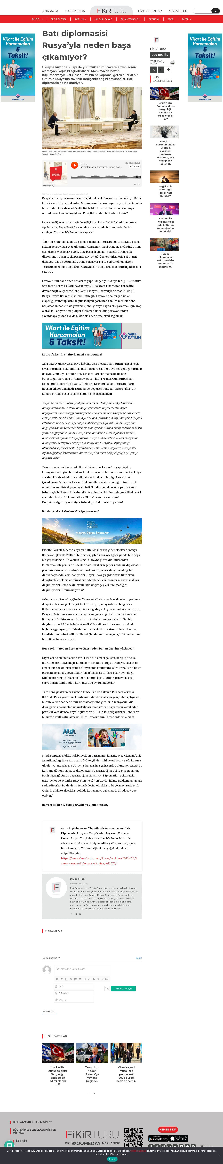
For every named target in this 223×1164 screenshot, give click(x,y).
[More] (168, 70)
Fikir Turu (45, 194)
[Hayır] (219, 1155)
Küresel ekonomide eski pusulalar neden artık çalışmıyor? (165, 260)
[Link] (93, 979)
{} (98, 979)
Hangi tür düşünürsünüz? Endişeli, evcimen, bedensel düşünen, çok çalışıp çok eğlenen (165, 152)
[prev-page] (89, 1093)
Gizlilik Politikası (138, 1150)
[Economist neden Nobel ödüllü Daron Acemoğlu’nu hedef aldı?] (164, 209)
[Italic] (61, 979)
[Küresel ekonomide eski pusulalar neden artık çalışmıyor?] (164, 244)
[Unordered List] (80, 979)
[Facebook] (71, 913)
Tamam (112, 1159)
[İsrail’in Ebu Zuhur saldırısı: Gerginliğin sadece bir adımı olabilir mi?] (58, 1053)
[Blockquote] (84, 979)
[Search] (215, 10)
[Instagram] (76, 913)
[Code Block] (89, 979)
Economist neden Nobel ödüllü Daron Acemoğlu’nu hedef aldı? (165, 225)
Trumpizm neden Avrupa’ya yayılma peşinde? (92, 1074)
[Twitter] (80, 913)
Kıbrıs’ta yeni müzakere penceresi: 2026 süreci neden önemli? (126, 1074)
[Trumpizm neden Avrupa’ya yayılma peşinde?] (92, 1053)
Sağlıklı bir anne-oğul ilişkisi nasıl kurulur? (165, 191)
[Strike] (71, 979)
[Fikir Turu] (56, 896)
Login (138, 957)
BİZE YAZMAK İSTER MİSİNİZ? (32, 1122)
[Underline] (66, 979)
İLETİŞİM (21, 1141)
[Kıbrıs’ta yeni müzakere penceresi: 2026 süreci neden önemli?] (126, 1053)
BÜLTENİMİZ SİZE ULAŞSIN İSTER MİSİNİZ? (34, 1131)
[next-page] (94, 1093)
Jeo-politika (160, 54)
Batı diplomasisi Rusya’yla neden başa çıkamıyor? (69, 194)
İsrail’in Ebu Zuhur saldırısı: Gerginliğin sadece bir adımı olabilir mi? (58, 1076)
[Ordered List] (75, 979)
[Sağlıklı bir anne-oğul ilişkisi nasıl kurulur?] (164, 176)
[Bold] (57, 979)
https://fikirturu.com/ (79, 884)
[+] (102, 979)
